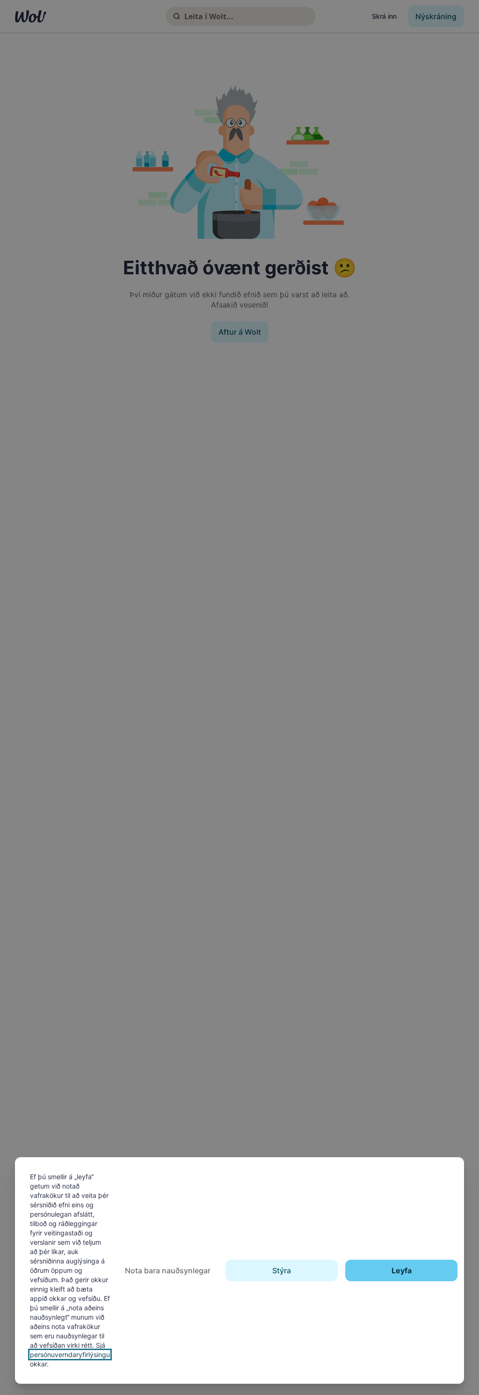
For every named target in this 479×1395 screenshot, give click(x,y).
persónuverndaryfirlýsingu (70, 1354)
